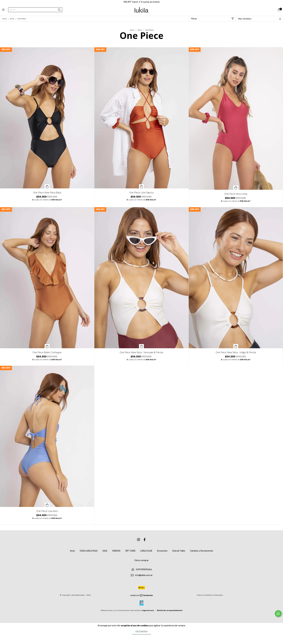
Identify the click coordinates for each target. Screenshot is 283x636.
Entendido (141, 631)
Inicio (4, 19)
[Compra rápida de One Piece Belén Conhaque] (47, 346)
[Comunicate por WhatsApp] (278, 613)
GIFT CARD (130, 551)
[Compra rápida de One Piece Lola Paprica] (141, 186)
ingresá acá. (148, 610)
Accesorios (162, 551)
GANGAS (116, 551)
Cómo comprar (141, 560)
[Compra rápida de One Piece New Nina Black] (47, 186)
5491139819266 (144, 569)
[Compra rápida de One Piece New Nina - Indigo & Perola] (235, 346)
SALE (12, 19)
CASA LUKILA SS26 (89, 551)
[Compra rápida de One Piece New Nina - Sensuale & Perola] (141, 346)
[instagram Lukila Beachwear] (138, 539)
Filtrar (194, 19)
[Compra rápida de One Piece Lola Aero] (47, 505)
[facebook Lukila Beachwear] (144, 539)
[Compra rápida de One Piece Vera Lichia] (235, 188)
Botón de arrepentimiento (169, 610)
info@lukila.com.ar (144, 575)
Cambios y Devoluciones (201, 551)
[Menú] (5, 10)
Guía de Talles (178, 551)
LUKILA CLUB (146, 551)
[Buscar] (59, 10)
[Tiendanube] (141, 596)
